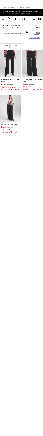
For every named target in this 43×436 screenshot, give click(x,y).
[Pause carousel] (41, 12)
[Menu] (3, 19)
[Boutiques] (8, 18)
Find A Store (34, 38)
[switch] (36, 33)
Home (5, 25)
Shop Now (19, 13)
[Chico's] (21, 19)
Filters (6, 45)
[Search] (34, 18)
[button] (39, 18)
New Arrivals (17, 25)
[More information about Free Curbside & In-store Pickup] (26, 32)
